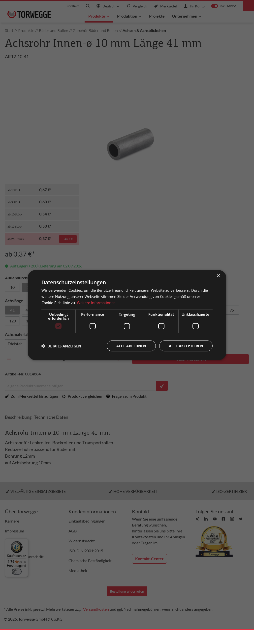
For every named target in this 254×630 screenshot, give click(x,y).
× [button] (218, 276)
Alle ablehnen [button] (131, 345)
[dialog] (127, 315)
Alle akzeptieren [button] (186, 345)
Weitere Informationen (96, 302)
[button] (61, 345)
